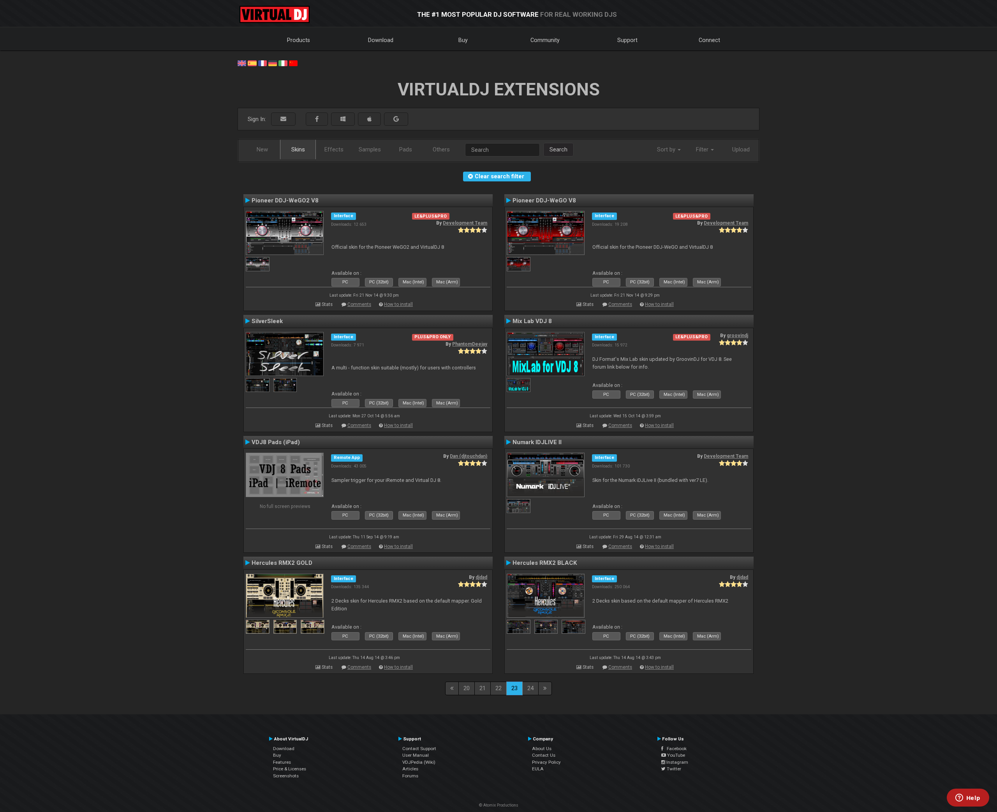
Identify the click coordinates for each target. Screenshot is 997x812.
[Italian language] (282, 62)
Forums (410, 776)
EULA (538, 769)
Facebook (675, 748)
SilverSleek (267, 321)
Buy (463, 40)
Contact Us (543, 755)
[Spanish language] (252, 62)
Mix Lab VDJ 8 (532, 321)
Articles (410, 769)
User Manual (415, 755)
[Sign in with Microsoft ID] (343, 119)
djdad (481, 577)
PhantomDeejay (469, 344)
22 (498, 688)
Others (441, 149)
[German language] (272, 62)
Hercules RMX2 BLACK (545, 562)
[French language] (262, 62)
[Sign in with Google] (396, 119)
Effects (333, 149)
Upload (741, 149)
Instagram (676, 762)
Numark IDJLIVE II (537, 442)
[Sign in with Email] (283, 119)
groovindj (737, 335)
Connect (709, 40)
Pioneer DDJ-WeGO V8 (544, 200)
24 (530, 688)
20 (466, 688)
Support (627, 40)
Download (380, 40)
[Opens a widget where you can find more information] (967, 798)
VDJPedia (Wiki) (418, 762)
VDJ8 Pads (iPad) (276, 442)
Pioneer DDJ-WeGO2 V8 (285, 200)
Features (282, 762)
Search (558, 149)
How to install (398, 304)
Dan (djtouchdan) (468, 456)
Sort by (667, 149)
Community (545, 40)
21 (482, 688)
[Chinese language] (293, 62)
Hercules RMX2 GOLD (282, 562)
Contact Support (419, 748)
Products (298, 40)
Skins (298, 149)
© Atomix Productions (498, 805)
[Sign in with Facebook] (317, 119)
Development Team (465, 223)
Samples (370, 149)
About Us (541, 748)
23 (514, 688)
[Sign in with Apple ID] (369, 119)
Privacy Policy (546, 762)
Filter (703, 149)
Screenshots (286, 776)
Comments (359, 304)
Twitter (673, 769)
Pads (405, 149)
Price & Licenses (289, 769)
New (262, 149)
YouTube (675, 755)
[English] (242, 62)
